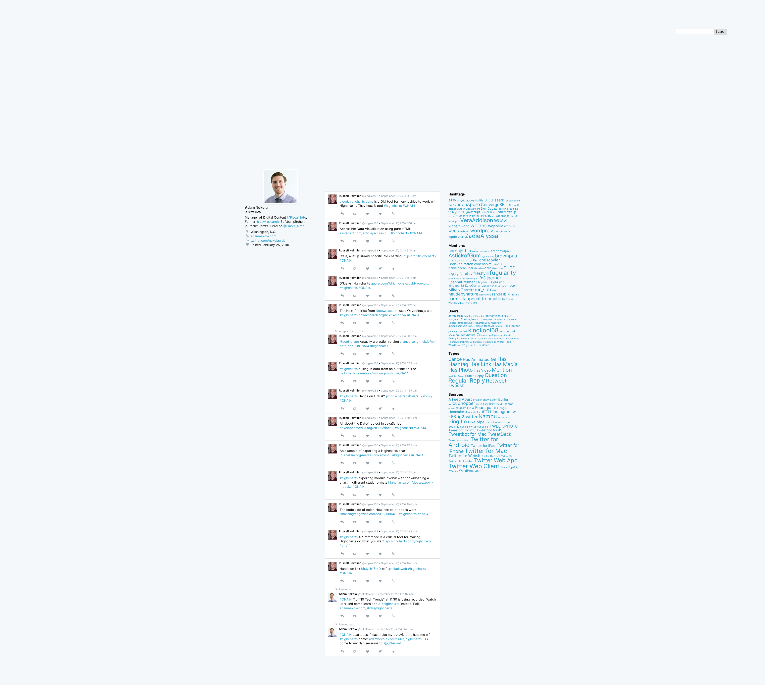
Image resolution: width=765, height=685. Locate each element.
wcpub (509, 226)
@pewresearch (387, 311)
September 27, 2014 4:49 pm (399, 504)
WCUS (453, 231)
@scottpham (349, 341)
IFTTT (487, 412)
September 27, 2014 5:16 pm (398, 223)
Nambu (488, 416)
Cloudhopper (461, 403)
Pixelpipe (476, 422)
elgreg (453, 273)
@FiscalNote (296, 217)
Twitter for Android (473, 442)
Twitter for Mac (486, 450)
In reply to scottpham (351, 331)
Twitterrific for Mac (460, 461)
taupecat (472, 298)
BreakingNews (469, 319)
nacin (495, 290)
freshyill (481, 273)
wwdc (461, 237)
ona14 (453, 216)
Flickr (470, 408)
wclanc (478, 225)
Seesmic (453, 426)
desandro (497, 268)
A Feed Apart (460, 399)
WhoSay (453, 470)
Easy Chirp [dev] (492, 403)
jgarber (494, 277)
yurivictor (471, 302)
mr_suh (483, 289)
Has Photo (460, 370)
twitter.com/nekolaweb (268, 240)
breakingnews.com (485, 399)
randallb (499, 294)
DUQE (509, 267)
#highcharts (393, 206)
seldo (490, 338)
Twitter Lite (493, 456)
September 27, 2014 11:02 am (395, 594)
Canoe (455, 359)
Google (502, 408)
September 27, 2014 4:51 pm (398, 472)
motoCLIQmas (488, 212)
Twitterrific (507, 456)
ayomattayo (488, 256)
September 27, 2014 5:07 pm (399, 336)
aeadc (499, 200)
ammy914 (485, 251)
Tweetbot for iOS (462, 430)
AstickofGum (464, 255)
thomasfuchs (512, 338)
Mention (502, 369)
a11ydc (461, 200)
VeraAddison (476, 220)
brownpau (506, 256)
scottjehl (482, 338)
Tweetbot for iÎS (489, 430)
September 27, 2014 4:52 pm (399, 445)
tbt (512, 216)
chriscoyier (489, 260)
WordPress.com (471, 471)
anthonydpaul (501, 251)
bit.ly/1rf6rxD (371, 569)
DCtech (461, 208)
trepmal (489, 298)
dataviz (452, 208)
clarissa (452, 322)
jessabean (454, 278)
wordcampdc (489, 342)
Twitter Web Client (473, 466)
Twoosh (456, 385)
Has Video (482, 370)
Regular (458, 380)
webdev (464, 231)
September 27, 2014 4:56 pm (399, 417)
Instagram (502, 411)
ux (516, 215)
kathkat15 (497, 282)
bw (450, 205)
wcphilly (495, 226)
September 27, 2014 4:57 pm (399, 390)
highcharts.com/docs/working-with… (367, 373)
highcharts (458, 212)
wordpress (482, 231)
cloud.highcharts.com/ (356, 201)
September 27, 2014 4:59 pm (399, 363)
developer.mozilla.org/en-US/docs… (367, 428)
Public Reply (474, 376)
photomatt (505, 335)
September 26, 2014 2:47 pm (395, 629)
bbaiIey (508, 316)
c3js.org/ (410, 256)
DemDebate (489, 208)
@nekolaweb (397, 569)
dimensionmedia (457, 325)
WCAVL (501, 220)
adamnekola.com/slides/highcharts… (367, 608)
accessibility (475, 200)
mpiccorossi (507, 331)
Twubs (503, 467)
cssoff (515, 205)
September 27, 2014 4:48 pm (399, 531)
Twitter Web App (496, 460)
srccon (505, 215)
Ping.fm (457, 421)
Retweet (496, 380)
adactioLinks (471, 316)
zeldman (484, 345)
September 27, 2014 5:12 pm (398, 305)
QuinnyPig (454, 338)
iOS (515, 412)
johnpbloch (483, 282)
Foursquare (485, 407)
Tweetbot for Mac (467, 434)
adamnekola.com (263, 236)
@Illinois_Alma (293, 226)
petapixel (494, 335)
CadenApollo (466, 204)
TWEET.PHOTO (503, 426)
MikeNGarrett (461, 290)
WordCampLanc (456, 303)
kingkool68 (456, 286)
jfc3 (482, 277)
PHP (472, 215)
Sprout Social (481, 426)
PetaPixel (502, 417)
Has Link (480, 364)
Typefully (513, 467)
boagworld (454, 319)
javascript (473, 212)
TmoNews (453, 342)
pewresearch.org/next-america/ (382, 315)
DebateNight (473, 208)
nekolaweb (485, 294)
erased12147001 (457, 408)
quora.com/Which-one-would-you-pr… (400, 283)
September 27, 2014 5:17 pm (398, 195)
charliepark (455, 260)
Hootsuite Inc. (473, 412)
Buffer (503, 399)
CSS (508, 205)
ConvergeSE (492, 204)
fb (449, 212)
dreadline (512, 208)
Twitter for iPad (483, 446)
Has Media (505, 364)
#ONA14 (409, 206)
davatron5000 (482, 268)
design (502, 208)
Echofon (508, 403)
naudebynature (463, 293)
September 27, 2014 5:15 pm (398, 250)
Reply (477, 380)
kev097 (462, 331)
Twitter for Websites (466, 455)
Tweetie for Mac (458, 440)
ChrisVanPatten (460, 264)
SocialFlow (466, 426)
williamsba (505, 299)
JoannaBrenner (461, 282)
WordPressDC (503, 231)
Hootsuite (456, 412)
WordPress (504, 341)
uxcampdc (453, 221)
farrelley (465, 274)
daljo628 (497, 264)
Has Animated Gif (479, 359)
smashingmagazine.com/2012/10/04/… (369, 514)
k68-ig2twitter (463, 416)
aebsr (475, 251)
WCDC (465, 226)
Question (496, 375)
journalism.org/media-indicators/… (365, 455)
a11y (452, 200)
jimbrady (452, 331)
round (455, 298)
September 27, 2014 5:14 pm (398, 277)
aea (488, 199)
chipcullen (470, 260)
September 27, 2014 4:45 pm (399, 563)
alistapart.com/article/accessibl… (365, 233)
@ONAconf (392, 643)
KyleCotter (473, 286)
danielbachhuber (460, 268)
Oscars (463, 215)
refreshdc (485, 215)
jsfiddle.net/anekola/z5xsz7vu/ (409, 396)
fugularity (503, 272)
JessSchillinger (470, 278)
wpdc (452, 237)
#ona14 (423, 514)
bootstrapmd (513, 200)
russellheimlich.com (498, 422)
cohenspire (483, 264)
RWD (497, 216)
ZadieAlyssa (481, 235)
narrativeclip (506, 212)
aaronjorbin (459, 250)
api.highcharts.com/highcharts (408, 541)
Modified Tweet (456, 376)
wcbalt (454, 226)
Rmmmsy (513, 294)
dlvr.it (479, 403)
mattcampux (505, 285)
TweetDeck (499, 434)
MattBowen (488, 286)
